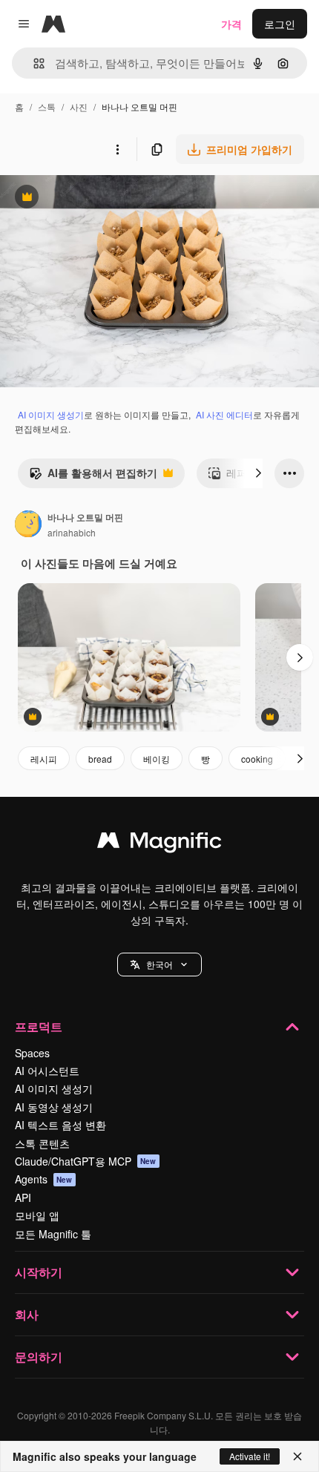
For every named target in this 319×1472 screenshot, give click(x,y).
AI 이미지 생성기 (51, 414)
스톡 (47, 106)
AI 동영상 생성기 (54, 1107)
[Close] (297, 1456)
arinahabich (71, 532)
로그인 (279, 23)
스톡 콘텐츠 (42, 1143)
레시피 (43, 758)
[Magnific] (159, 843)
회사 (27, 1314)
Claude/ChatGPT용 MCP (86, 1161)
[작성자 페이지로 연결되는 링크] (28, 525)
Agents (44, 1179)
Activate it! (249, 1456)
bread (100, 758)
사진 (79, 106)
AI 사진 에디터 (224, 414)
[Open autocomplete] (33, 63)
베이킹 (156, 758)
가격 (231, 23)
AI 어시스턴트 (47, 1070)
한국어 (159, 964)
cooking (257, 758)
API (23, 1197)
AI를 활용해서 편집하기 (93, 476)
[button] (159, 964)
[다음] (258, 473)
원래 (85, 198)
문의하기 (38, 1356)
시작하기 (38, 1272)
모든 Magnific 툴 (53, 1233)
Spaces (32, 1052)
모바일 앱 (37, 1215)
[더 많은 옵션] (117, 149)
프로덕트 (38, 1026)
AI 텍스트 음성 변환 (60, 1124)
